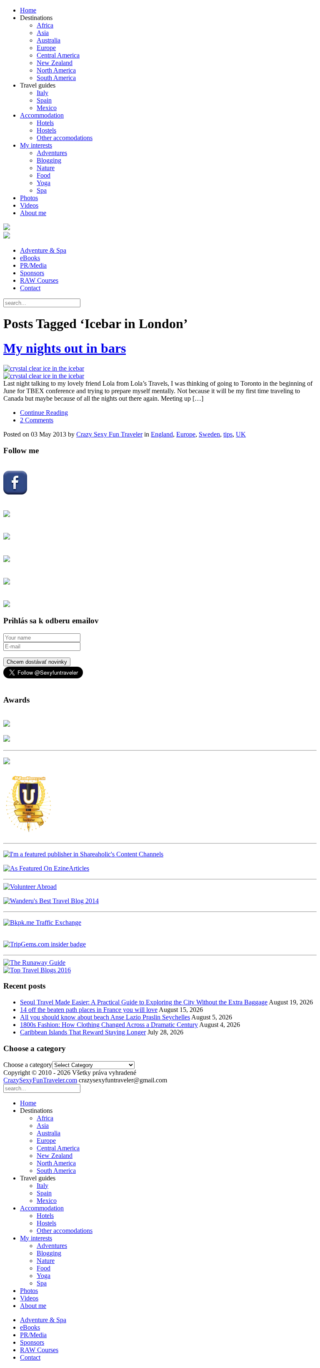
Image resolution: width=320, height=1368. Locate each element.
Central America (58, 55)
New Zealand (54, 62)
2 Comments (36, 420)
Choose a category (27, 1064)
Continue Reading (44, 412)
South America (56, 77)
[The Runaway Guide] (34, 962)
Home (28, 10)
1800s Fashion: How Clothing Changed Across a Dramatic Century (109, 1024)
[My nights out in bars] (160, 372)
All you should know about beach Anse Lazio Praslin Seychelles (105, 1017)
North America (56, 70)
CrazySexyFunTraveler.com (40, 1080)
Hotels (45, 122)
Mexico (47, 107)
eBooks (30, 257)
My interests (36, 145)
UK (241, 434)
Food (43, 175)
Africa (45, 25)
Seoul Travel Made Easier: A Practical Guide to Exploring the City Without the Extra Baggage (144, 1002)
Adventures (52, 152)
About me (33, 212)
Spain (44, 100)
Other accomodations (64, 137)
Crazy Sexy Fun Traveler (109, 434)
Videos (29, 205)
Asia (43, 32)
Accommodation (42, 115)
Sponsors (32, 272)
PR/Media (33, 265)
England (162, 434)
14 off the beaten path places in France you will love (89, 1009)
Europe (46, 47)
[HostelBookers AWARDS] (6, 724)
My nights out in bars (64, 348)
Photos (29, 197)
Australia (48, 40)
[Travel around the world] (42, 922)
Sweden (209, 434)
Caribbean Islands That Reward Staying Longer (83, 1032)
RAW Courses (39, 280)
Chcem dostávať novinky (37, 662)
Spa (42, 190)
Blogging (49, 160)
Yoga (43, 182)
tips (227, 434)
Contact (30, 287)
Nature (46, 167)
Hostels (46, 130)
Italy (42, 92)
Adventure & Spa (43, 250)
